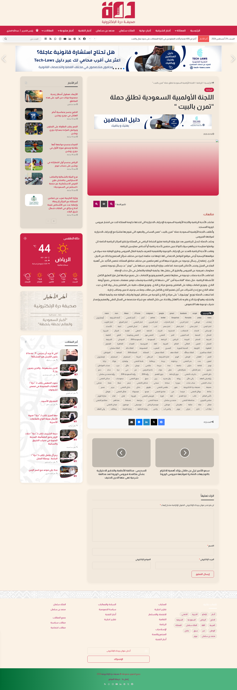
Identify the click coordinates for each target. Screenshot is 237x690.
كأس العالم (206, 396)
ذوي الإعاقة (174, 374)
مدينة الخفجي (153, 400)
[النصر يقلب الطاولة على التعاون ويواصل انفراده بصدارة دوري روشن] (34, 129)
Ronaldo (188, 318)
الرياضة (199, 83)
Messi (126, 313)
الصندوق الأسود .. (48, 401)
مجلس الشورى (205, 400)
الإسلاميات (161, 629)
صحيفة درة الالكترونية (191, 387)
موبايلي (167, 405)
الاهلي (138, 331)
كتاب (194, 396)
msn (116, 313)
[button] (123, 68)
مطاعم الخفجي (101, 400)
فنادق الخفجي (160, 391)
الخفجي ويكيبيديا (133, 335)
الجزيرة (105, 331)
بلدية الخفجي (138, 361)
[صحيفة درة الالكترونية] (118, 13)
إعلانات (208, 322)
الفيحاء (131, 344)
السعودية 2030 (136, 339)
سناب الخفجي (206, 383)
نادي (198, 409)
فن (172, 391)
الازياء (160, 331)
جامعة (178, 365)
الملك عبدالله (189, 352)
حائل (127, 365)
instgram (149, 313)
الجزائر (116, 331)
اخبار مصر (166, 326)
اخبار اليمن (207, 326)
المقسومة (143, 348)
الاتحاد (196, 331)
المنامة (119, 352)
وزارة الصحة (127, 409)
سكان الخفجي (104, 378)
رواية (179, 378)
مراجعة (139, 400)
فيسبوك (135, 391)
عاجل (138, 387)
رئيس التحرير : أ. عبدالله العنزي (20, 30)
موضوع (126, 405)
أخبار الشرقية (163, 30)
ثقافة (199, 365)
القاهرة (120, 344)
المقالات (48, 30)
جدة (168, 365)
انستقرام (114, 357)
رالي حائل (190, 378)
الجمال (208, 335)
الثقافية (162, 619)
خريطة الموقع (114, 679)
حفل (170, 370)
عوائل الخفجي (196, 391)
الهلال (198, 357)
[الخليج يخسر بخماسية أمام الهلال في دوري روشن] (34, 114)
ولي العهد (101, 409)
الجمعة (197, 335)
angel (195, 313)
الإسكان (208, 331)
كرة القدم (183, 396)
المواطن (107, 352)
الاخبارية (171, 331)
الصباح (208, 344)
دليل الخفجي (206, 374)
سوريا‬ (178, 383)
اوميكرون (101, 357)
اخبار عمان (194, 326)
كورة (162, 396)
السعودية (151, 339)
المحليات (162, 604)
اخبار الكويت (108, 322)
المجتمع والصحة (159, 634)
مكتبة (190, 405)
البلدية (127, 331)
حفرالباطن (182, 370)
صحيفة (208, 387)
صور (176, 387)
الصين (198, 344)
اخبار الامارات (169, 322)
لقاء (113, 396)
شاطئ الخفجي (142, 383)
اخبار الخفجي (138, 322)
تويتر (209, 365)
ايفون (209, 361)
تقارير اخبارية (160, 609)
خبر (135, 370)
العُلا (155, 344)
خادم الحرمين (148, 370)
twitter (163, 318)
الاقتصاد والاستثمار (157, 614)
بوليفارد (125, 361)
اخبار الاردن (184, 322)
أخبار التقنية (84, 30)
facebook (183, 313)
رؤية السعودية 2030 (128, 374)
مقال (209, 405)
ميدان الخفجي (112, 405)
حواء (160, 370)
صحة (109, 383)
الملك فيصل (159, 352)
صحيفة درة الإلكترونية (110, 674)
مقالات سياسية (58, 622)
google (161, 313)
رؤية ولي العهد (205, 378)
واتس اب (167, 409)
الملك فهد (174, 352)
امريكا (138, 357)
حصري (209, 370)
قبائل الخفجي (121, 391)
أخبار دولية (145, 30)
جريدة (159, 365)
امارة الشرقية (164, 357)
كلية (171, 396)
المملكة (181, 30)
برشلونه (174, 361)
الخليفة (108, 335)
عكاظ (209, 391)
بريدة (163, 361)
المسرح (168, 348)
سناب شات (190, 383)
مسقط (128, 400)
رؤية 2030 (145, 374)
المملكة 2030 (132, 352)
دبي (126, 370)
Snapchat (175, 318)
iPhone (137, 313)
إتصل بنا (125, 679)
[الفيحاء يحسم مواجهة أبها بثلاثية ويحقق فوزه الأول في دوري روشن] (34, 146)
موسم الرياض (152, 405)
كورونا (133, 396)
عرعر (112, 387)
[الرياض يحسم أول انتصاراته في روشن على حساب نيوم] (34, 164)
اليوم (177, 357)
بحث (199, 361)
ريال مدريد (167, 378)
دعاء (109, 370)
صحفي (99, 383)
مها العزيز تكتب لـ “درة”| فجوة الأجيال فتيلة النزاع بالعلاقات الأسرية (43, 418)
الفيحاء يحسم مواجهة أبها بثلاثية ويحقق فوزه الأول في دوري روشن (64, 147)
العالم (176, 344)
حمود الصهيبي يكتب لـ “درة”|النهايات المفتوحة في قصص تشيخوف (43, 386)
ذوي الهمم (159, 374)
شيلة (119, 383)
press (199, 318)
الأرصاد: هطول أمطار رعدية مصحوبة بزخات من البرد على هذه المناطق (62, 97)
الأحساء (109, 326)
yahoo (152, 318)
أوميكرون (100, 318)
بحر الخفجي (187, 361)
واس (155, 409)
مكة (199, 405)
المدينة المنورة (182, 348)
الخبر (172, 335)
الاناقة (149, 331)
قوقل (107, 391)
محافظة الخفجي (188, 400)
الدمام (197, 339)
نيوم (178, 409)
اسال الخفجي (132, 326)
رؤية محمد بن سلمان (107, 374)
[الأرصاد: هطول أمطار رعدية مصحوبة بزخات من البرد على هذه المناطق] (34, 96)
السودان (121, 339)
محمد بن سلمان (105, 30)
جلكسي (148, 365)
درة (118, 370)
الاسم (210, 545)
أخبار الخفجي (130, 318)
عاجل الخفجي (125, 387)
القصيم (108, 344)
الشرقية (109, 339)
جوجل (137, 365)
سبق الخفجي (134, 378)
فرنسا (182, 391)
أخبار (142, 318)
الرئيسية (195, 30)
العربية (165, 344)
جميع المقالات (59, 617)
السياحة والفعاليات (107, 604)
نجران (188, 409)
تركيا (104, 361)
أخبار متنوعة (67, 30)
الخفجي (162, 335)
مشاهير (116, 400)
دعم (99, 370)
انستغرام (126, 357)
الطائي (187, 344)
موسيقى (138, 405)
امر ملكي (150, 357)
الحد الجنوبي (184, 335)
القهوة (208, 348)
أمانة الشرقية (115, 318)
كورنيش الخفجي (148, 396)
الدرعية (208, 339)
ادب (155, 326)
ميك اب (208, 409)
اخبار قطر (180, 326)
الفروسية (144, 344)
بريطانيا (152, 361)
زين (155, 378)
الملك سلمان (127, 30)
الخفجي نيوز (149, 335)
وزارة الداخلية (142, 409)
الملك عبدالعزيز (205, 352)
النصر (209, 357)
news (209, 318)
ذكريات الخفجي (190, 374)
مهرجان (179, 405)
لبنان (123, 396)
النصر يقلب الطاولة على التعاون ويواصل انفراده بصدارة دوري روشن (62, 130)
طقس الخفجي (162, 387)
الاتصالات (184, 331)
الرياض (175, 339)
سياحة (167, 383)
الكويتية (197, 348)
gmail (172, 313)
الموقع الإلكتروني (143, 559)
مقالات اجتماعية (58, 627)
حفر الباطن (196, 370)
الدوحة (186, 339)
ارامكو (145, 326)
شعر (129, 383)
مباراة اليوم (102, 396)
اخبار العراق (123, 322)
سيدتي (156, 383)
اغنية (119, 326)
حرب (117, 365)
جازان (189, 365)
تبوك (114, 361)
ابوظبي (197, 322)
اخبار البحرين (153, 322)
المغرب (156, 348)
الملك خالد (129, 348)
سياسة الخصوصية (107, 609)
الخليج (119, 335)
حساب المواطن (104, 365)
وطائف (114, 409)
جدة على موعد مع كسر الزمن (43, 470)
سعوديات (119, 378)
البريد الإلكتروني (206, 559)
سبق (146, 378)
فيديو (147, 391)
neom (107, 313)
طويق (148, 387)
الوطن (187, 357)
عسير (103, 387)
